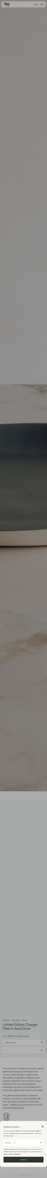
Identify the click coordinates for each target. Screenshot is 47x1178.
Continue (23, 1159)
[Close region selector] (43, 1126)
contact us (17, 1154)
